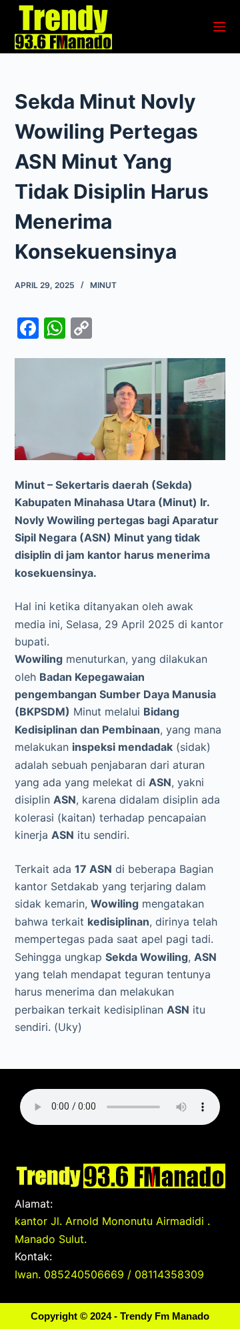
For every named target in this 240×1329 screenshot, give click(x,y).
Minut (103, 285)
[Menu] (219, 27)
